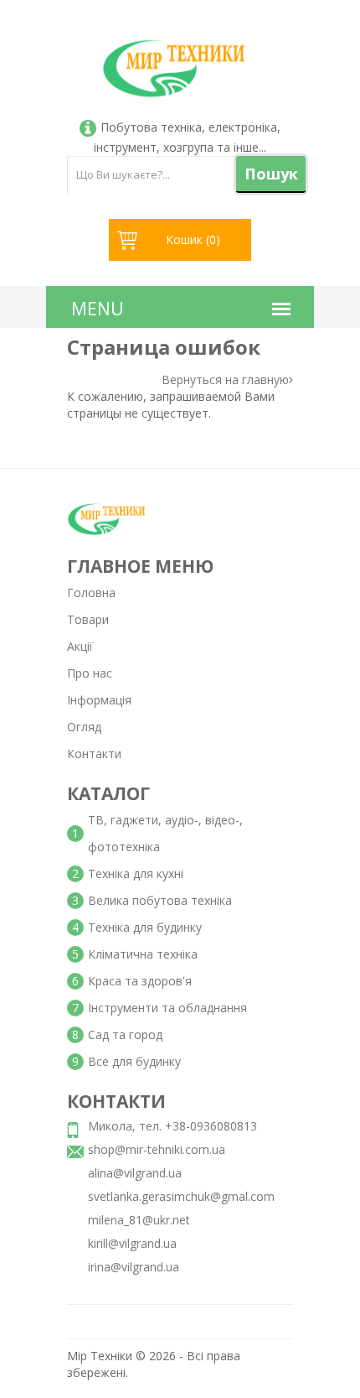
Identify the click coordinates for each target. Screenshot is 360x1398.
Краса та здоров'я (140, 981)
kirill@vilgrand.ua (132, 1243)
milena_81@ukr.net (139, 1220)
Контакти (94, 753)
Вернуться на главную (225, 379)
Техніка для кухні (135, 873)
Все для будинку (134, 1061)
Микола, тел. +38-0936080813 (172, 1126)
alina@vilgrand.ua (135, 1173)
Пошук (271, 174)
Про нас (89, 673)
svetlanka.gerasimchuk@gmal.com (181, 1196)
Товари (88, 619)
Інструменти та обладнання (167, 1008)
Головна (91, 592)
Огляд (84, 727)
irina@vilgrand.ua (133, 1267)
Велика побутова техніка (160, 900)
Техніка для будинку (145, 927)
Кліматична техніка (143, 954)
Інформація (99, 700)
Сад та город (125, 1034)
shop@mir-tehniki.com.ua (156, 1149)
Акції (80, 646)
